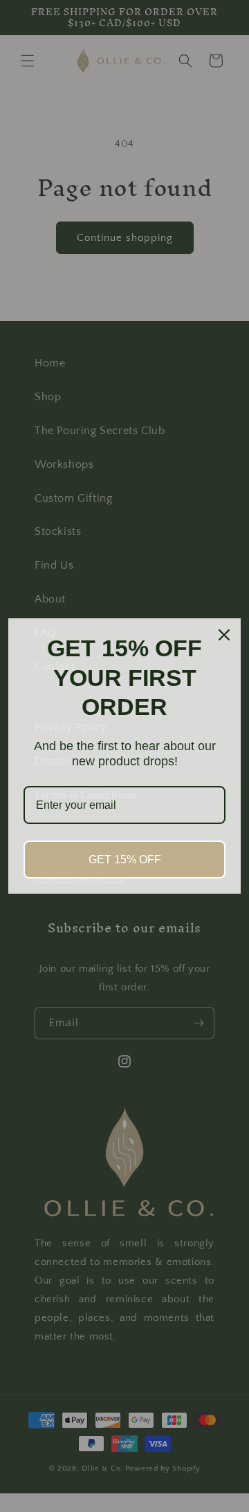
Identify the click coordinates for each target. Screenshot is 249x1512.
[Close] (224, 634)
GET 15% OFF (125, 859)
